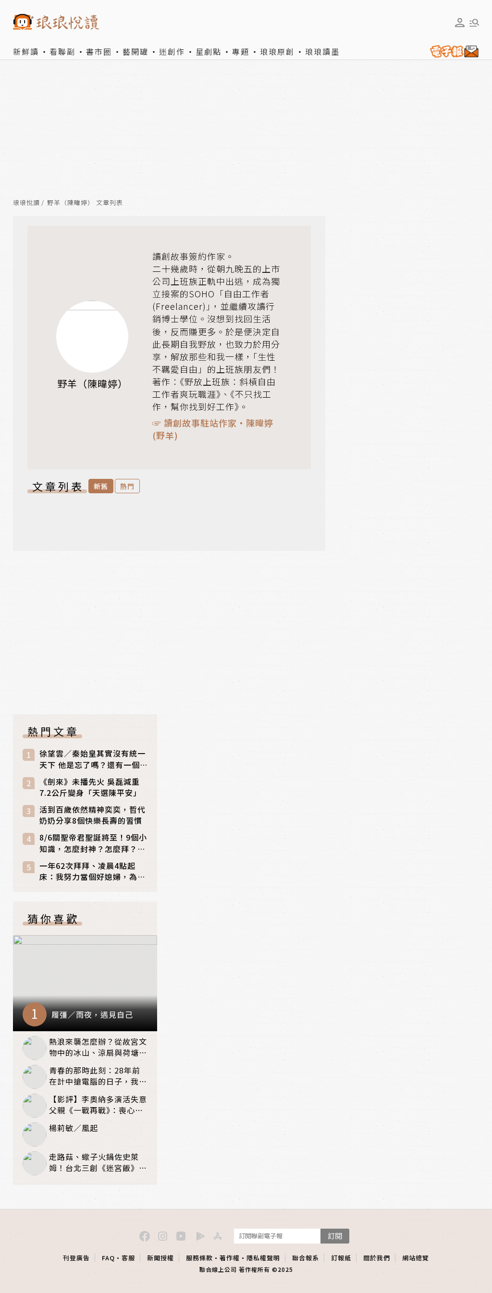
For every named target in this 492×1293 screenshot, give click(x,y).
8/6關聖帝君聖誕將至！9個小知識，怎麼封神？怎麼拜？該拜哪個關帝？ (93, 843)
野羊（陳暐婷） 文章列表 (85, 203)
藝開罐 (135, 51)
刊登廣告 (76, 1257)
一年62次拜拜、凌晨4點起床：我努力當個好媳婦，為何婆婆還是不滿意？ (92, 871)
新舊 (101, 486)
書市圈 (99, 51)
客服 (128, 1257)
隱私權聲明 (263, 1257)
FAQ (108, 1257)
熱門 (127, 486)
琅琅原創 (277, 51)
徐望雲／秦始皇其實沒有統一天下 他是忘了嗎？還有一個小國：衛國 (92, 759)
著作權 (230, 1257)
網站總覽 (415, 1257)
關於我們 (376, 1257)
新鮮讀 (26, 51)
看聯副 (62, 51)
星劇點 (208, 51)
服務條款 (199, 1257)
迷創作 (172, 51)
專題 (240, 51)
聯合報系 (305, 1257)
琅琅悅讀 (26, 203)
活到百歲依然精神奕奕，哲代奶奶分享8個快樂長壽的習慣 (92, 815)
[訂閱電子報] (452, 51)
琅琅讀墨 (322, 51)
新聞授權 (160, 1257)
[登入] (460, 22)
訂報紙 (341, 1257)
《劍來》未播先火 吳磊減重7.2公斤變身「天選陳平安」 (90, 787)
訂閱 (335, 1236)
